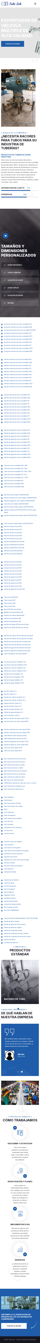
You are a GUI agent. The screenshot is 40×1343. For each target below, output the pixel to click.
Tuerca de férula (9, 883)
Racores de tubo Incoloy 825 (13, 538)
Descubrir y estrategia (20, 1143)
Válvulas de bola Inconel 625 (13, 568)
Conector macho (9, 833)
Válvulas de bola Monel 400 (12, 618)
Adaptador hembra (9, 898)
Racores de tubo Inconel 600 (13, 526)
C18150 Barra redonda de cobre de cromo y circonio (20, 783)
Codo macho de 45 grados (12, 847)
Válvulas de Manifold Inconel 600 (14, 541)
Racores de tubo (14, 999)
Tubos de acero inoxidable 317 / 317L (15, 474)
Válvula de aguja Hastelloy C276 (14, 683)
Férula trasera (8, 800)
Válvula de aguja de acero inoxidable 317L (17, 448)
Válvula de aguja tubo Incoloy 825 (14, 589)
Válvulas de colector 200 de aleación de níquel (18, 635)
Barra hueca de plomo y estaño (13, 768)
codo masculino (9, 844)
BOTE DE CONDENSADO (11, 910)
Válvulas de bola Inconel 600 (13, 562)
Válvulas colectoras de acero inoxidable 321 (17, 380)
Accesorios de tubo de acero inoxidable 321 (17, 345)
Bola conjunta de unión (11, 907)
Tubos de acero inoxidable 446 (14, 483)
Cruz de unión (8, 830)
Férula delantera (9, 797)
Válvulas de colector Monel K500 (14, 615)
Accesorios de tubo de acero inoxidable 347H (18, 348)
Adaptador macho (9, 895)
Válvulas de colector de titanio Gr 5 (14, 700)
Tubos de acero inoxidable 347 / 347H (16, 477)
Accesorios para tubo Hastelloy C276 (15, 665)
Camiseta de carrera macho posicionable (16, 860)
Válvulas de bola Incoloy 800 (13, 571)
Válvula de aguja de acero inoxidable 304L (17, 433)
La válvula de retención (11, 942)
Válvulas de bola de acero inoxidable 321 (16, 416)
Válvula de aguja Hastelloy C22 (13, 680)
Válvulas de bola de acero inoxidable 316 (16, 404)
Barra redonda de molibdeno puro (14, 786)
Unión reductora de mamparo (13, 818)
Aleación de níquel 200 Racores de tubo (16, 624)
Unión (5, 809)
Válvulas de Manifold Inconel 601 (14, 544)
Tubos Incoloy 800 (10, 603)
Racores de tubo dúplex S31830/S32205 (16, 495)
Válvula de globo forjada (11, 921)
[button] (14, 1008)
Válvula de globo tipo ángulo (13, 927)
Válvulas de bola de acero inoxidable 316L (17, 410)
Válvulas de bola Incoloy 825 (13, 574)
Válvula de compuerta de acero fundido (16, 933)
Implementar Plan (20, 1224)
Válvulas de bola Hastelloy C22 (13, 674)
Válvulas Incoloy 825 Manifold (13, 553)
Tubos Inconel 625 (9, 600)
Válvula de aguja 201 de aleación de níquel (17, 650)
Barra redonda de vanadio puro (13, 789)
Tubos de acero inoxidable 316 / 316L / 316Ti (17, 471)
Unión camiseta (8, 824)
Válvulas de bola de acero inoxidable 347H (17, 419)
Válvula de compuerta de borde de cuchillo (17, 936)
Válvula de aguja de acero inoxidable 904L (17, 457)
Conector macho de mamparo (13, 841)
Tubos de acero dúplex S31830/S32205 (16, 504)
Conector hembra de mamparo (13, 866)
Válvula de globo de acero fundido (14, 924)
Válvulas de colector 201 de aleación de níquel (18, 638)
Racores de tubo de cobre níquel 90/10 (16, 721)
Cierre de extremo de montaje (13, 806)
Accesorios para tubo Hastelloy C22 (15, 662)
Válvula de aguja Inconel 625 (13, 583)
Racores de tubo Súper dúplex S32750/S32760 (18, 507)
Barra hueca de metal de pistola (13, 780)
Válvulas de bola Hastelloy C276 (14, 677)
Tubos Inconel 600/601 (11, 597)
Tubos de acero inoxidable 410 (13, 480)
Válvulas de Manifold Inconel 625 (14, 547)
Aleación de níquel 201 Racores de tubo (16, 627)
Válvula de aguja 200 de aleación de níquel (17, 647)
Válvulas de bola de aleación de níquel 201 (17, 644)
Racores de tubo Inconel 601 (13, 529)
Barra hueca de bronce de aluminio (15, 774)
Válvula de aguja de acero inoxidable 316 (16, 439)
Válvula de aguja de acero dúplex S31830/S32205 (19, 501)
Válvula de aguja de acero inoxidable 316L (17, 442)
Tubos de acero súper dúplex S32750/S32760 (18, 523)
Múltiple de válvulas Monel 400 (13, 612)
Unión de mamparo (10, 815)
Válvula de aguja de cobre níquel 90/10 (16, 744)
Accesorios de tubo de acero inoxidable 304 (18, 324)
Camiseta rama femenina (11, 880)
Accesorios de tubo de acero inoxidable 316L (18, 339)
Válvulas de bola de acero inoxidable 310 (16, 401)
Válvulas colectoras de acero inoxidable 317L (18, 377)
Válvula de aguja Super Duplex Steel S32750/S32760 (20, 515)
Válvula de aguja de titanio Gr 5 (13, 712)
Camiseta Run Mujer (10, 872)
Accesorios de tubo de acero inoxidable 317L (18, 342)
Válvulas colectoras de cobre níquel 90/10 (17, 732)
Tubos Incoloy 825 (9, 606)
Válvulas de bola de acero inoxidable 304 (17, 395)
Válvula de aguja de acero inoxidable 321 (16, 451)
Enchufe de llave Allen (11, 901)
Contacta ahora (12, 44)
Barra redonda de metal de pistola (14, 777)
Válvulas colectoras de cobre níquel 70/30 (17, 729)
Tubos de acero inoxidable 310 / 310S (15, 468)
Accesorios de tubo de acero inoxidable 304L (18, 327)
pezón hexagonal (9, 889)
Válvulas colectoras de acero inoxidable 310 (17, 365)
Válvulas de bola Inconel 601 (12, 565)
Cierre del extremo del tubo (12, 803)
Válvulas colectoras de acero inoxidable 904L (18, 386)
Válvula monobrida (9, 939)
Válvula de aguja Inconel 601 (12, 580)
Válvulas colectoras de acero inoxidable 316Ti (18, 371)
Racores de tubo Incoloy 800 (13, 535)
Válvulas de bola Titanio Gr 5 (12, 706)
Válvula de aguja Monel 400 (12, 621)
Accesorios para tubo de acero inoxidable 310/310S (20, 330)
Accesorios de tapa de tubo (12, 904)
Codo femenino (8, 869)
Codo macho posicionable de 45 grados (16, 850)
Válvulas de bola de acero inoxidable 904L (17, 422)
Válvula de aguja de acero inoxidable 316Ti (17, 445)
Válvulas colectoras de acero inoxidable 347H (18, 383)
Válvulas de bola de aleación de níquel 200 (17, 641)
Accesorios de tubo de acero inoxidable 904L (18, 351)
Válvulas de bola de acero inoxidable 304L (17, 398)
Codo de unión (8, 821)
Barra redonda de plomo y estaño (14, 765)
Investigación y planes (20, 1181)
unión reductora (9, 812)
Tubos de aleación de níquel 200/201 (15, 653)
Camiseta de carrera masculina (13, 853)
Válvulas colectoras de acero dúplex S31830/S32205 (20, 498)
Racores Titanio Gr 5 (10, 694)
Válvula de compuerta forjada (13, 930)
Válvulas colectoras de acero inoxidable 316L (18, 374)
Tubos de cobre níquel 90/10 (13, 750)
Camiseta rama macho (10, 857)
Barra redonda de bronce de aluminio (15, 771)
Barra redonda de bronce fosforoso (15, 759)
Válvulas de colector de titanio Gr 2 (14, 697)
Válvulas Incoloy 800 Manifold (13, 550)
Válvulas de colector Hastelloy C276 (15, 671)
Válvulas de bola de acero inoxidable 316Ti (17, 407)
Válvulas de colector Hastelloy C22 (14, 668)
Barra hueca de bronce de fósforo (14, 762)
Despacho (20, 1260)
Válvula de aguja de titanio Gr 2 (13, 709)
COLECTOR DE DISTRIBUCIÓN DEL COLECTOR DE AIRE (21, 918)
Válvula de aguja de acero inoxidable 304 (17, 430)
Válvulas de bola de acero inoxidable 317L (17, 413)
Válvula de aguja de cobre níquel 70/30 (16, 741)
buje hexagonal (8, 892)
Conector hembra (9, 863)
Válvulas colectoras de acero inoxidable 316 (17, 368)
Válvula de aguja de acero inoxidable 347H (17, 454)
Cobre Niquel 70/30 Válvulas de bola (15, 735)
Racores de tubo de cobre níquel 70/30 (16, 718)
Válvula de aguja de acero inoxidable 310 (16, 436)
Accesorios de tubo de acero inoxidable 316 (17, 333)
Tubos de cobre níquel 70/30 (13, 747)
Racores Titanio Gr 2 (10, 691)
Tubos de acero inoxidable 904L (14, 486)
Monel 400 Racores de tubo (12, 609)
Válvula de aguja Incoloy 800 (13, 586)
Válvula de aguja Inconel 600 (13, 577)
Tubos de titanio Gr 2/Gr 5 (12, 715)
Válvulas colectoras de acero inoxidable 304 (17, 359)
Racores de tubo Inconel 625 (13, 532)
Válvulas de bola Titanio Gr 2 (12, 703)
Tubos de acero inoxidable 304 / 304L (16, 465)
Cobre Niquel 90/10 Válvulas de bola (15, 738)
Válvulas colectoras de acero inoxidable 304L (18, 362)
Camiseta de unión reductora (13, 827)
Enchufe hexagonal (10, 886)
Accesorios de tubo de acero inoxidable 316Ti (18, 336)
